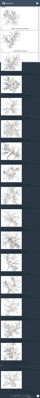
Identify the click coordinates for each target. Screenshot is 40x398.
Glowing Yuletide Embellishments (20, 95)
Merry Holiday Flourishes (20, 28)
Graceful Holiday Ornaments (20, 140)
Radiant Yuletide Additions (20, 162)
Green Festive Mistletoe (20, 391)
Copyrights (23, 396)
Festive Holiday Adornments (20, 251)
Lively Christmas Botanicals (20, 184)
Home (11, 396)
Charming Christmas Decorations (20, 73)
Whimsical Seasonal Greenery (20, 273)
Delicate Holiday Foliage (20, 362)
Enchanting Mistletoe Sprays (20, 118)
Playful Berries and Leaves (20, 368)
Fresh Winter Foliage (20, 51)
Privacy (20, 396)
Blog (13, 396)
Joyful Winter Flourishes (20, 229)
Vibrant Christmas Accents (20, 340)
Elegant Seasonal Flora (20, 207)
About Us (16, 396)
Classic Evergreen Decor (20, 296)
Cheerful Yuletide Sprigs (20, 318)
